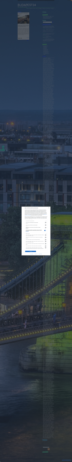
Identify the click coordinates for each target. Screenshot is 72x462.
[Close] (49, 208)
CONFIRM (30, 251)
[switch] (45, 222)
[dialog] (36, 231)
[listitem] (36, 220)
